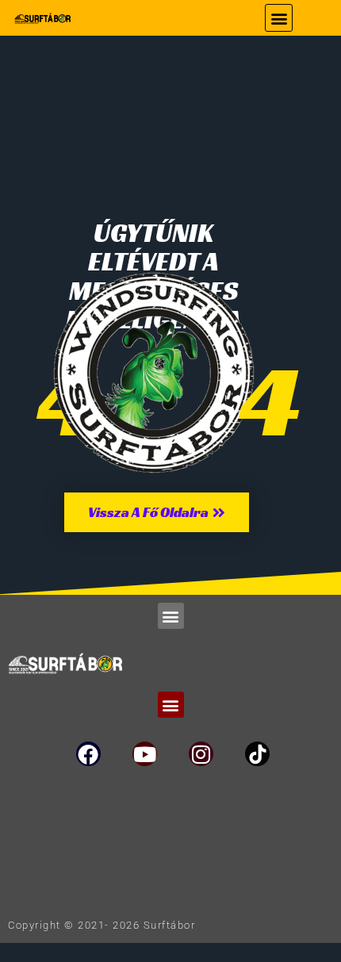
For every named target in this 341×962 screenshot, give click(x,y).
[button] (279, 18)
